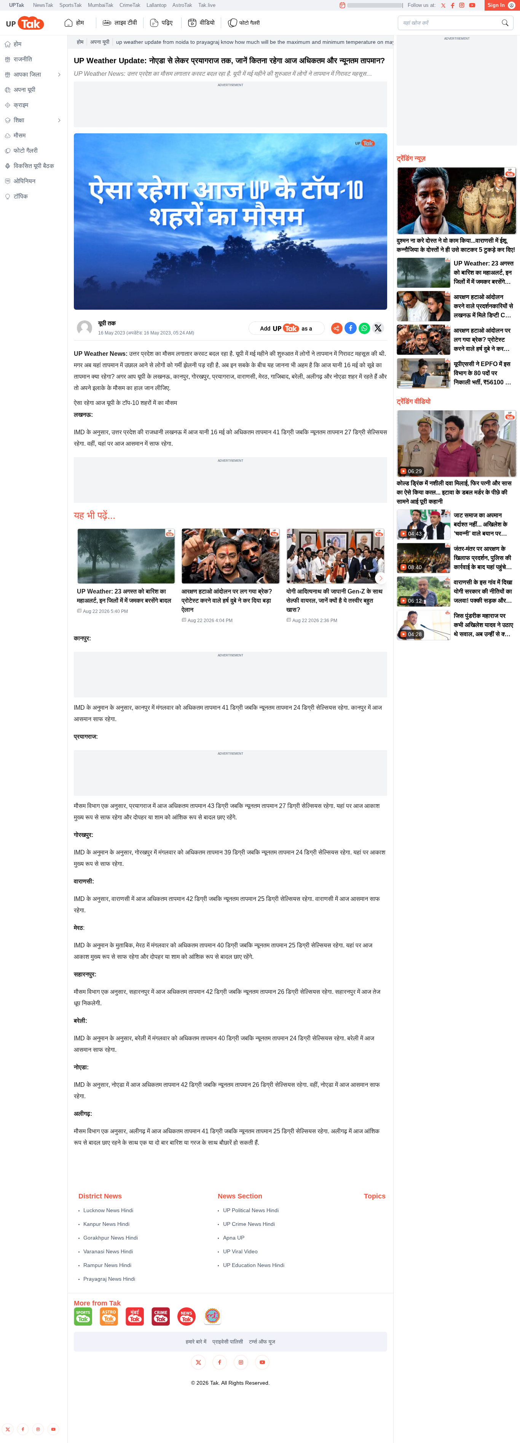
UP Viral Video (240, 1251)
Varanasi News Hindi (108, 1251)
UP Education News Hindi (253, 1265)
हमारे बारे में (196, 1342)
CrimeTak (130, 5)
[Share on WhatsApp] (364, 328)
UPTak (16, 5)
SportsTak (70, 5)
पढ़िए (167, 22)
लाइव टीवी (126, 22)
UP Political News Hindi (251, 1210)
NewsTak (43, 5)
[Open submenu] (59, 75)
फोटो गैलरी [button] (249, 23)
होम (80, 22)
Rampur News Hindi (107, 1265)
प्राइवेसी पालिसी (227, 1342)
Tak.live (206, 5)
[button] (126, 573)
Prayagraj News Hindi (109, 1279)
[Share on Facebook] (351, 328)
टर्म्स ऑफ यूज (262, 1342)
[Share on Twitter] (378, 328)
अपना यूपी (99, 42)
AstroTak (182, 5)
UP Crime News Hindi (249, 1224)
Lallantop (156, 5)
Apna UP (233, 1238)
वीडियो (207, 22)
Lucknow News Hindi (108, 1210)
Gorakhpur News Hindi (110, 1238)
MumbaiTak (100, 5)
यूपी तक (107, 323)
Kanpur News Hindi (106, 1224)
